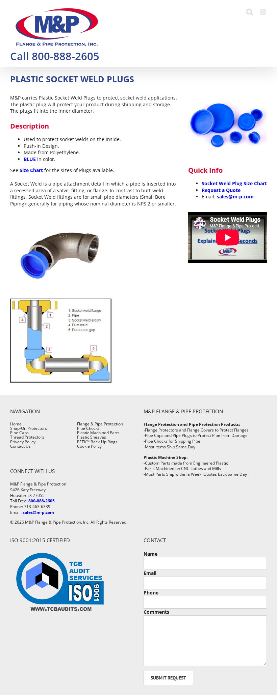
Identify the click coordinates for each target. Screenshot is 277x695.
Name (150, 554)
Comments (156, 612)
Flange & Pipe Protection (100, 424)
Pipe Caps (19, 432)
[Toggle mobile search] (249, 12)
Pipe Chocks (88, 428)
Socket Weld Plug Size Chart (234, 183)
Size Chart (31, 170)
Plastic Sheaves (91, 437)
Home (16, 424)
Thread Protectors (27, 437)
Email (150, 573)
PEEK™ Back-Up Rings (97, 442)
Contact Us (20, 446)
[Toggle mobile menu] (263, 12)
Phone (151, 592)
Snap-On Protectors (28, 428)
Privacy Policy (22, 442)
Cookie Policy (89, 446)
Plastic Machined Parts (98, 432)
